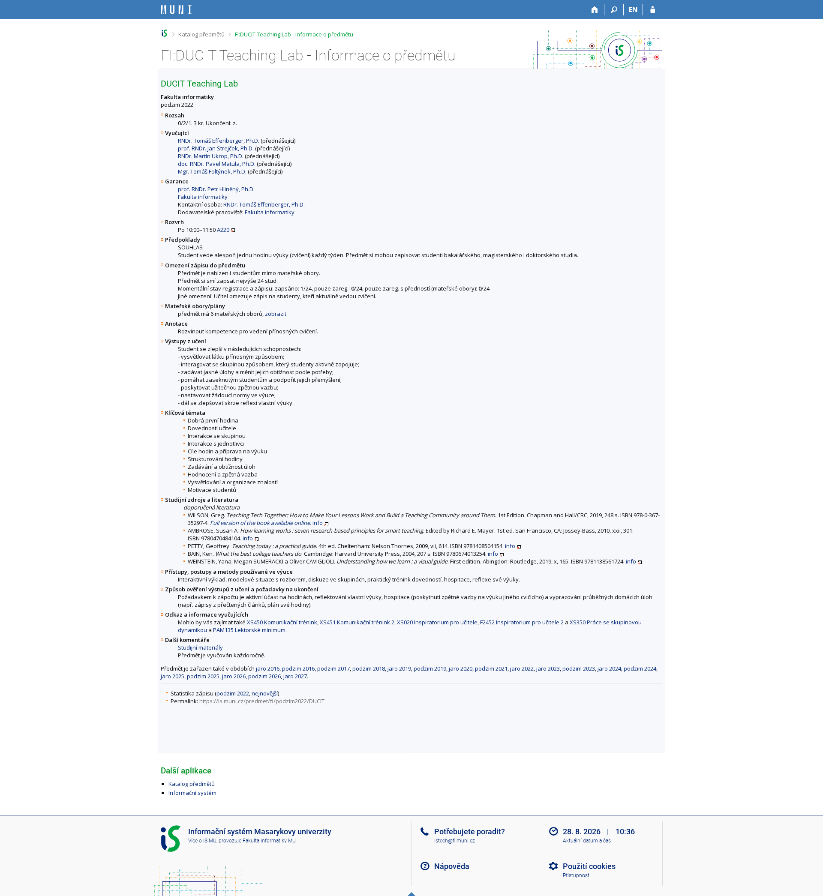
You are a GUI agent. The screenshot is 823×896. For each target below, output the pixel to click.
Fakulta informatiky (203, 197)
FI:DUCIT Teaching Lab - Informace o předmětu (294, 34)
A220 (223, 230)
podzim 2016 (298, 668)
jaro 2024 (609, 668)
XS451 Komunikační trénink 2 (357, 622)
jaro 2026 (234, 676)
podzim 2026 (264, 676)
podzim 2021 (491, 668)
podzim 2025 (203, 676)
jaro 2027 (295, 676)
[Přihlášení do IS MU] (652, 9)
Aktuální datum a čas (587, 841)
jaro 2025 (172, 676)
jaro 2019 (399, 668)
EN (633, 9)
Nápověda (451, 866)
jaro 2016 (267, 668)
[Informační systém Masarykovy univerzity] (176, 9)
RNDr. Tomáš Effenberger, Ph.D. (218, 140)
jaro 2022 (522, 668)
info (317, 523)
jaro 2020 (460, 668)
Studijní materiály (200, 647)
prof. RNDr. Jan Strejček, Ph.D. (216, 148)
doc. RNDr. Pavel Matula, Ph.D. (216, 164)
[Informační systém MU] (164, 33)
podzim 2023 (578, 668)
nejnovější (265, 693)
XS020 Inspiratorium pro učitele (437, 622)
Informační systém (192, 793)
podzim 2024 (640, 668)
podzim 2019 (430, 668)
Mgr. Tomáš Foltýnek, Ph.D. (212, 171)
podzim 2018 (368, 668)
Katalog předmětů (201, 34)
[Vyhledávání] (614, 9)
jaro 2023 (548, 668)
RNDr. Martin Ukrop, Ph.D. (210, 156)
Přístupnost (576, 875)
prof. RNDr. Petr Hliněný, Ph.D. (216, 189)
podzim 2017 (333, 668)
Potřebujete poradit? (469, 831)
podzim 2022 (232, 693)
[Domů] (594, 9)
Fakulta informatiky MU (269, 841)
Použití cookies (589, 866)
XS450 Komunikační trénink (282, 622)
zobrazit (275, 314)
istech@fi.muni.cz (454, 841)
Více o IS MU (202, 841)
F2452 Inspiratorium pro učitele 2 (522, 622)
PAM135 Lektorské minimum (249, 630)
